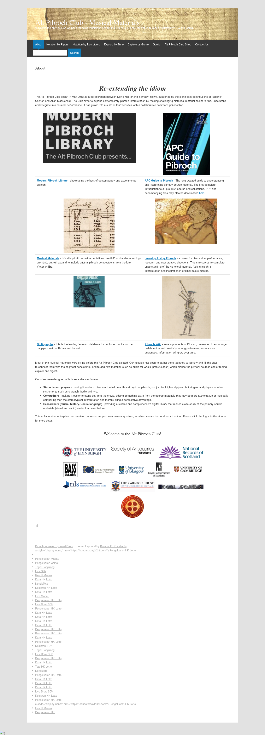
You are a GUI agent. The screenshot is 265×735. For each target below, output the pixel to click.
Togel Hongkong (44, 567)
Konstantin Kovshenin (113, 546)
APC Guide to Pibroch (159, 180)
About (38, 44)
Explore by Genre (138, 44)
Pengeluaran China (46, 563)
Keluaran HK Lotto (46, 588)
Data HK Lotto (43, 579)
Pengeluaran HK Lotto (48, 600)
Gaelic (156, 44)
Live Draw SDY (44, 604)
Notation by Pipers (57, 44)
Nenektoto (41, 671)
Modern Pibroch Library (52, 180)
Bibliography (45, 344)
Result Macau (43, 575)
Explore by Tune (114, 44)
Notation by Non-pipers (86, 44)
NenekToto (41, 583)
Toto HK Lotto (43, 666)
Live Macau (42, 596)
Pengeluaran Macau (47, 559)
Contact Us (202, 44)
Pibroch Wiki (153, 344)
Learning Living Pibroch (160, 258)
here (201, 193)
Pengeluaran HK (45, 712)
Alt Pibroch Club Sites (178, 44)
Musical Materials (48, 258)
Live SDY (40, 571)
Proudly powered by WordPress (54, 546)
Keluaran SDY (43, 646)
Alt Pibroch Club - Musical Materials (87, 22)
